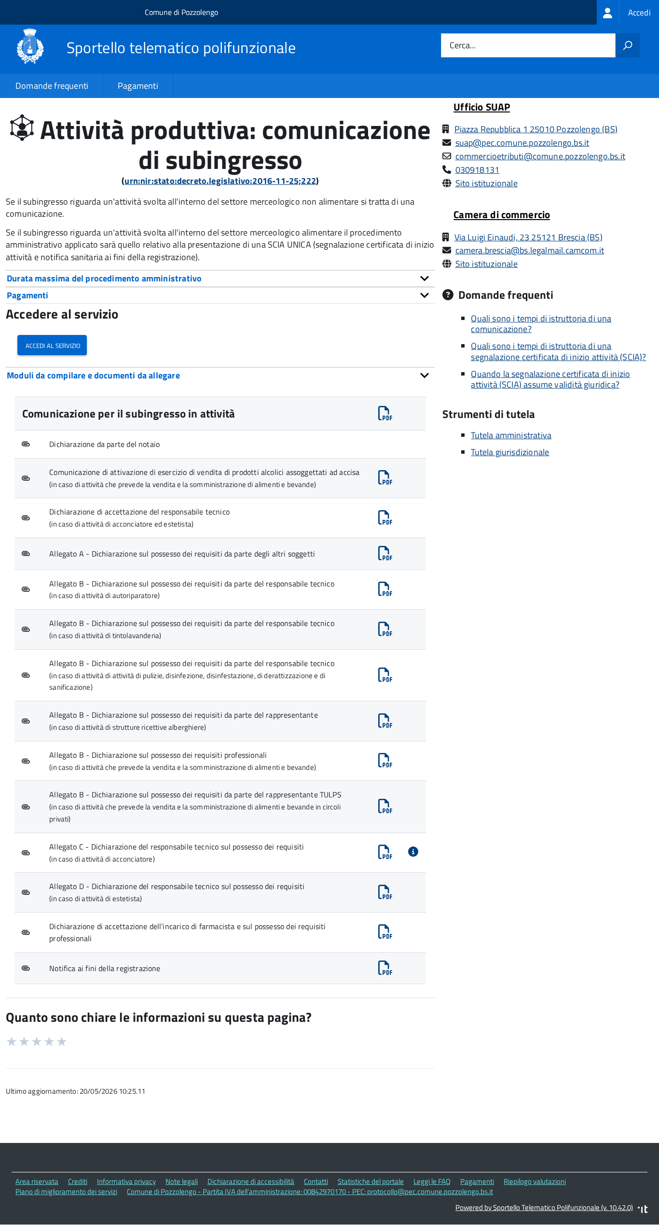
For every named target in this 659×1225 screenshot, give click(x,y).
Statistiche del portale (371, 1181)
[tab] (220, 278)
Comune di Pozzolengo (181, 12)
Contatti (316, 1181)
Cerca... (463, 46)
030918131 (477, 169)
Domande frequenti (51, 85)
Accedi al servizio (52, 344)
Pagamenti (138, 85)
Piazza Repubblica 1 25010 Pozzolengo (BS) (536, 129)
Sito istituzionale (486, 183)
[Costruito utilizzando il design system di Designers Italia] (642, 1210)
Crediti (77, 1181)
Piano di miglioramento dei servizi (66, 1191)
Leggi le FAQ (432, 1181)
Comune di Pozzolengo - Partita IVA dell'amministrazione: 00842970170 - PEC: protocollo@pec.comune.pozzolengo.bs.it (310, 1191)
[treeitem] (628, 12)
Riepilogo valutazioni (535, 1181)
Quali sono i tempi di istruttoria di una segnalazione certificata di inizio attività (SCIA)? (558, 351)
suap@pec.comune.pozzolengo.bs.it (522, 142)
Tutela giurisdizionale (510, 452)
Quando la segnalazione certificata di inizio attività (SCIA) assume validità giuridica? (550, 379)
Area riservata (36, 1181)
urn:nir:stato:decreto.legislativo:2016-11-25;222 (220, 180)
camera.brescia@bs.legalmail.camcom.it (529, 250)
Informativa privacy (126, 1181)
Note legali (181, 1181)
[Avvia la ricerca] (628, 45)
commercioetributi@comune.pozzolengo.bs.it (540, 156)
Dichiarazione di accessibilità (250, 1181)
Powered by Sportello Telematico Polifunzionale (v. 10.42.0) (544, 1207)
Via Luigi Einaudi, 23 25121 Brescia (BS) (528, 237)
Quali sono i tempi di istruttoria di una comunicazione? (541, 324)
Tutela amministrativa (511, 435)
